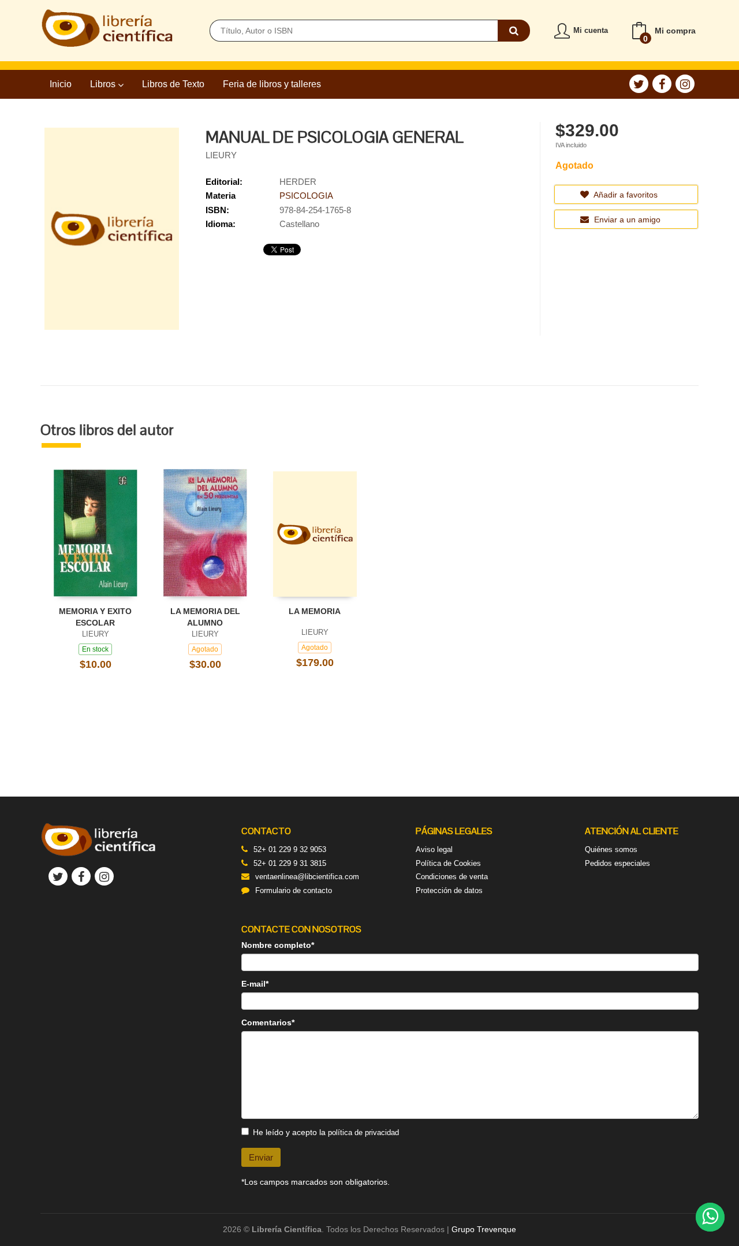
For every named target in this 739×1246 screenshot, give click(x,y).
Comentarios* (267, 1022)
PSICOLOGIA (306, 195)
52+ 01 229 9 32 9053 (289, 849)
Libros (104, 84)
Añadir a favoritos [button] (625, 194)
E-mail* (254, 984)
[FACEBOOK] (661, 84)
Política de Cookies (448, 863)
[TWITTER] (638, 84)
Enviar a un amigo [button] (626, 219)
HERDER (297, 182)
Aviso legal (434, 849)
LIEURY (221, 155)
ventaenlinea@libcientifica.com (307, 876)
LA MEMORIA (315, 611)
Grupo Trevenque (483, 1229)
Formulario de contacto (293, 890)
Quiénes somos (611, 849)
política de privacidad (363, 1132)
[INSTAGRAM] (685, 84)
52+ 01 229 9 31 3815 (289, 863)
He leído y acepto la (326, 1132)
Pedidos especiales (617, 863)
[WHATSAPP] (710, 1217)
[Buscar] (514, 31)
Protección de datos (449, 890)
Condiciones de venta (452, 876)
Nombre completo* (277, 945)
